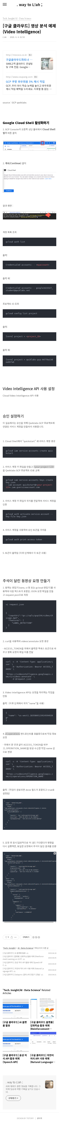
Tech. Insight (9, 948)
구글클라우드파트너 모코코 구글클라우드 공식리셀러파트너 (20, 59)
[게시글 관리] (15, 937)
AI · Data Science (25, 948)
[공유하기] (12, 937)
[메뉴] (5, 5)
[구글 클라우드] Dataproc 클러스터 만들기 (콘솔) (21, 974)
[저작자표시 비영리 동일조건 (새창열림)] (36, 937)
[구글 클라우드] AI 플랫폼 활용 (14, 953)
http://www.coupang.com (19, 77)
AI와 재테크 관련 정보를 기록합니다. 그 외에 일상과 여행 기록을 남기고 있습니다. (23, 1089)
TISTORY (30, 1118)
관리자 (39, 1118)
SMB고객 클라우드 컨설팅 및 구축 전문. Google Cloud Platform (19, 65)
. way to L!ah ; (29, 4)
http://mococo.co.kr (16, 55)
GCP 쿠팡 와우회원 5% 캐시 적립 (25, 81)
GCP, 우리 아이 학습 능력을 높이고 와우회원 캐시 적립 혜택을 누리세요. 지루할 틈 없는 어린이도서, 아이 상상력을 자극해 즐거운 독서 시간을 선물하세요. (29, 87)
